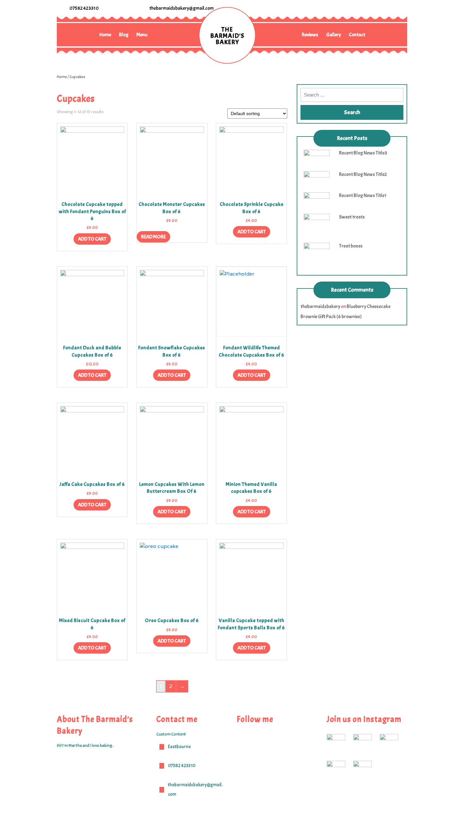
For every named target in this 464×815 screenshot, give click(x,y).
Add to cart (92, 239)
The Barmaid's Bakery (227, 36)
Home (105, 35)
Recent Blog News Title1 (363, 195)
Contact (357, 35)
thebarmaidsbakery (320, 306)
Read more (153, 237)
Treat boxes (351, 246)
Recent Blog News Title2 (363, 174)
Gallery (333, 35)
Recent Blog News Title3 (363, 153)
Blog (123, 35)
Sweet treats (352, 217)
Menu (141, 35)
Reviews (310, 35)
